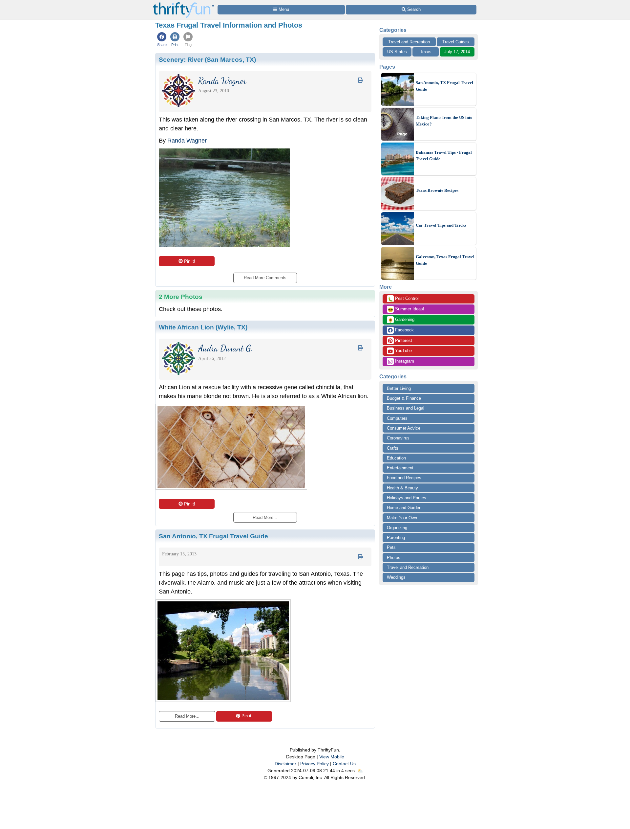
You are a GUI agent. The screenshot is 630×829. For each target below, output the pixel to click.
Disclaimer (285, 763)
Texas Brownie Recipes (437, 190)
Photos (393, 557)
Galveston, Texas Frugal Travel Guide (445, 260)
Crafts (392, 448)
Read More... (187, 716)
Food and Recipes (404, 477)
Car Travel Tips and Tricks (441, 225)
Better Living (399, 388)
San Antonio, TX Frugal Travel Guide (444, 86)
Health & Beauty (402, 487)
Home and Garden (404, 507)
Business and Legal (405, 408)
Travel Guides (455, 41)
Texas (425, 51)
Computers (397, 418)
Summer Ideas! (406, 309)
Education (396, 458)
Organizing (397, 527)
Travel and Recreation (409, 41)
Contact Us (344, 763)
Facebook (404, 329)
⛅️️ (360, 770)
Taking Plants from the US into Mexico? (444, 120)
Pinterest (403, 340)
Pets (391, 547)
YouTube (403, 350)
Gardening (401, 320)
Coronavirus (398, 438)
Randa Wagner (187, 140)
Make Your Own (402, 517)
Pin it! (189, 261)
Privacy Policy (314, 763)
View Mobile (331, 756)
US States (397, 51)
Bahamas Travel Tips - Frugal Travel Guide (444, 155)
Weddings (396, 577)
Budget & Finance (404, 398)
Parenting (396, 537)
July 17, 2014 (457, 51)
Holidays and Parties (406, 497)
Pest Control (403, 299)
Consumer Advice (403, 428)
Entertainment (400, 467)
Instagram (404, 361)
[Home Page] (183, 4)
